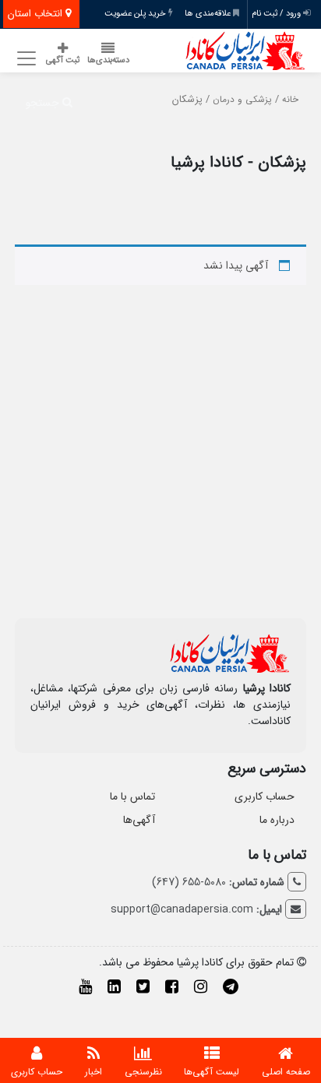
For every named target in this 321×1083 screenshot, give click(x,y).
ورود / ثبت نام (277, 13)
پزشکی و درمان (242, 100)
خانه (290, 100)
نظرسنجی (143, 1071)
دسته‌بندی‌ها (108, 60)
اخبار (93, 1071)
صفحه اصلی (286, 1071)
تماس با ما (132, 796)
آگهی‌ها (139, 819)
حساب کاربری (265, 796)
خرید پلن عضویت (136, 13)
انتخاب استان (36, 13)
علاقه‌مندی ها (209, 13)
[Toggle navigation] (24, 58)
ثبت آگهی (62, 60)
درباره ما (277, 819)
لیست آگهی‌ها (211, 1071)
